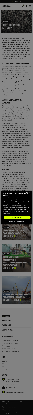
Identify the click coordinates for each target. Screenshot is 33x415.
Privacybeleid (6, 213)
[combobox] (27, 193)
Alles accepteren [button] (17, 217)
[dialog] (16, 207)
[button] (16, 221)
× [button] (29, 192)
